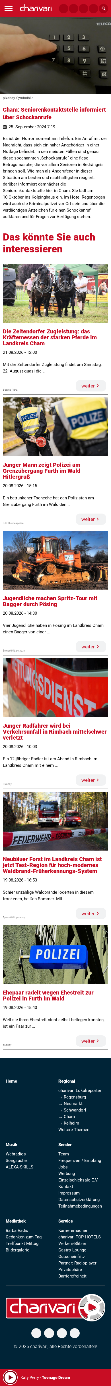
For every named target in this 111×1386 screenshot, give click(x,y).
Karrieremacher (72, 1230)
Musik (11, 1144)
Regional (66, 1081)
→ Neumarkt (70, 1103)
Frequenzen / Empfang (79, 1160)
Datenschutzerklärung (79, 1199)
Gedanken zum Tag (24, 1237)
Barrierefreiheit (72, 1276)
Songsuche (16, 1160)
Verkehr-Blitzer (72, 1243)
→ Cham (66, 1116)
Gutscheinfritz (71, 1256)
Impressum (69, 1193)
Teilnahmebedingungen (80, 1206)
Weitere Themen (73, 1129)
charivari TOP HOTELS (79, 1237)
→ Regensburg (72, 1097)
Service (65, 1221)
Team (63, 1154)
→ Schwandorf (72, 1110)
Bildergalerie (17, 1250)
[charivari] (36, 7)
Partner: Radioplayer (77, 1263)
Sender (65, 1144)
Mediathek (16, 1221)
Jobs (63, 1167)
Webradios (16, 1154)
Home (11, 1081)
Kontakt (65, 1186)
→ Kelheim (68, 1123)
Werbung (66, 1173)
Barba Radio (17, 1230)
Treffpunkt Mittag (22, 1243)
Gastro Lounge (72, 1250)
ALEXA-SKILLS (19, 1167)
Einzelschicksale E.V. (78, 1180)
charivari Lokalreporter (79, 1090)
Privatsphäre (70, 1269)
